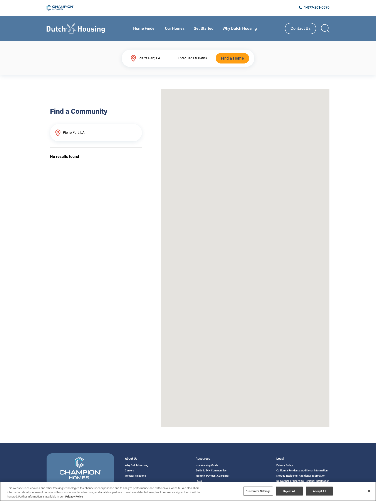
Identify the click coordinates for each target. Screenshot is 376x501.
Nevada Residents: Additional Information (300, 475)
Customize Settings (258, 491)
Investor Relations (135, 475)
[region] (188, 491)
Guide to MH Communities (211, 470)
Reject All (289, 491)
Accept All (319, 491)
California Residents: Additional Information (302, 470)
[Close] (369, 491)
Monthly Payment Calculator (212, 475)
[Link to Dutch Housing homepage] (76, 28)
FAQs (199, 481)
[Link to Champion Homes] (60, 8)
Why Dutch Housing (136, 465)
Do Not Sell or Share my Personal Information (302, 481)
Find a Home (232, 58)
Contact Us (300, 28)
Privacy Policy (284, 465)
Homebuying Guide (207, 465)
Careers (129, 470)
